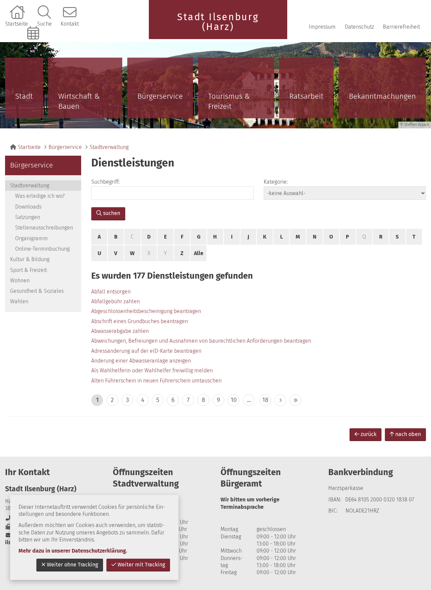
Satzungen (27, 217)
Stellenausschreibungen (44, 227)
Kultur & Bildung (29, 259)
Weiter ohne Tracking (72, 564)
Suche (44, 24)
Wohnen (20, 280)
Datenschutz (359, 27)
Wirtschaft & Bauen (79, 101)
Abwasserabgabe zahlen (120, 331)
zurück (368, 434)
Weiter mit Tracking (141, 564)
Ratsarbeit (306, 96)
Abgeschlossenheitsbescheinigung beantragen (146, 311)
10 (234, 400)
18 (265, 400)
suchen (111, 213)
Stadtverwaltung (109, 147)
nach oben (408, 434)
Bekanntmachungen (382, 96)
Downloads (28, 207)
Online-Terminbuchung (34, 44)
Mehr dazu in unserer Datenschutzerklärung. (73, 551)
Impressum (322, 27)
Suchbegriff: (105, 182)
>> (295, 400)
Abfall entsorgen (111, 291)
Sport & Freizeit (28, 270)
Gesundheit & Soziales (37, 291)
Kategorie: (276, 182)
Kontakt (70, 24)
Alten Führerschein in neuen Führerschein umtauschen (156, 380)
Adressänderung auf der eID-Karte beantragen (146, 351)
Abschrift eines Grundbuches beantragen (139, 321)
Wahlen (19, 301)
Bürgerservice (160, 96)
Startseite (16, 24)
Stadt (24, 96)
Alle (198, 253)
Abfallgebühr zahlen (115, 301)
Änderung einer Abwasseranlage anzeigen (141, 361)
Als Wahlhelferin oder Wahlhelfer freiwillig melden (152, 370)
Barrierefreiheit (401, 27)
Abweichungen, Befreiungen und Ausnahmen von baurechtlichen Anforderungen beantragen (201, 341)
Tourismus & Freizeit (229, 101)
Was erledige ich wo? (40, 196)
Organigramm (31, 238)
